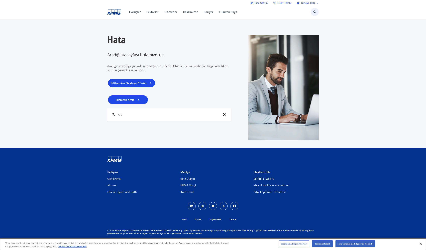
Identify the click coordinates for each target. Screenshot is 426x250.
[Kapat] (420, 244)
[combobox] (169, 115)
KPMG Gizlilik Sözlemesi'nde (72, 246)
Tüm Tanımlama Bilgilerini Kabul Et (355, 244)
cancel (225, 115)
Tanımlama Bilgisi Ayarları (294, 244)
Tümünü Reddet (322, 244)
